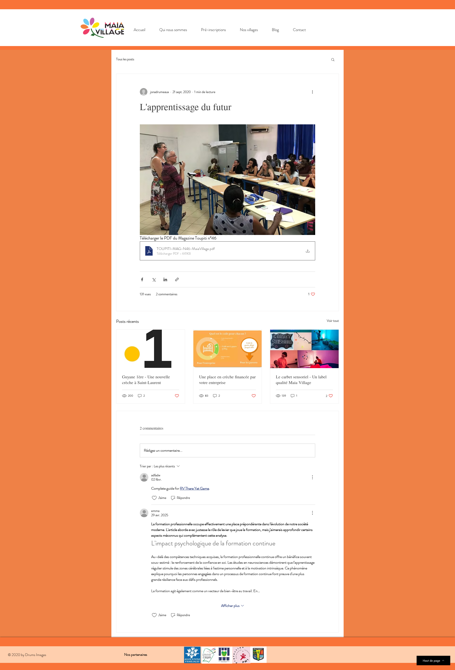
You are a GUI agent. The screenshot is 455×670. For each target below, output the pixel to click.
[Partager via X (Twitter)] (153, 279)
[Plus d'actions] (312, 92)
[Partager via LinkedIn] (165, 279)
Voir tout (333, 320)
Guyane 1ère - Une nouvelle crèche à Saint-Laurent (146, 379)
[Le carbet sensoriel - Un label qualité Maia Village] (304, 349)
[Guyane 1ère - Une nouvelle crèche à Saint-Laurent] (150, 349)
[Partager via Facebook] (142, 279)
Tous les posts (125, 59)
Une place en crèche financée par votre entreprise (227, 379)
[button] (333, 59)
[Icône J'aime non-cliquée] (154, 498)
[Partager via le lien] (177, 279)
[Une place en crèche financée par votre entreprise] (227, 349)
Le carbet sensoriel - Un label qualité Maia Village (301, 379)
